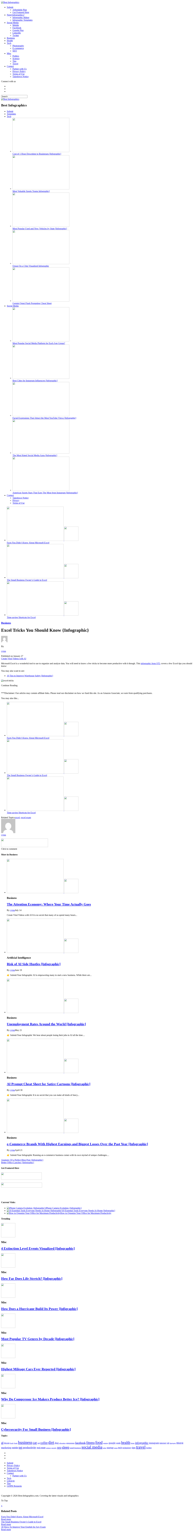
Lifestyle (11, 1481)
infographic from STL (150, 663)
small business (75, 1448)
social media (92, 1447)
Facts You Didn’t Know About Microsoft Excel (28, 542)
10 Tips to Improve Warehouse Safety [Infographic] (30, 676)
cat (38, 1443)
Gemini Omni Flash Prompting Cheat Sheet (32, 303)
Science (15, 58)
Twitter (15, 35)
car (35, 1442)
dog (57, 1443)
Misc (9, 53)
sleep (65, 1447)
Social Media (13, 22)
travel (141, 1447)
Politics (15, 56)
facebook (80, 1442)
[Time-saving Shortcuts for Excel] (42, 615)
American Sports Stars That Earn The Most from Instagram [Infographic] (45, 493)
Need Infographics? (15, 15)
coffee (44, 1442)
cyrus (3, 651)
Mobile (15, 25)
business (25, 1442)
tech (120, 1447)
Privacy (15, 500)
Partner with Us (19, 69)
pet (20, 1447)
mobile (15, 1447)
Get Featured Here (20, 12)
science (48, 1448)
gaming (105, 1443)
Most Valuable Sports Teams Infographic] (31, 191)
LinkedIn (16, 33)
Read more (6, 1519)
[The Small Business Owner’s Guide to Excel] (42, 577)
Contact (10, 66)
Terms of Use (18, 74)
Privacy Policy (19, 71)
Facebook (16, 28)
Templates (11, 114)
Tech (9, 43)
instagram (154, 1443)
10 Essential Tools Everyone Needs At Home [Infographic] (88, 1210)
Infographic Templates (22, 20)
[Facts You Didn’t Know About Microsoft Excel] (42, 540)
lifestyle (179, 1443)
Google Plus (18, 30)
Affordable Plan (19, 10)
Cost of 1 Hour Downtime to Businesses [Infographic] (36, 154)
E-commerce (18, 48)
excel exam (26, 817)
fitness (90, 1442)
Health (10, 40)
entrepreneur (70, 1443)
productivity (29, 1447)
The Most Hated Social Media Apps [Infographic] (34, 455)
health (125, 1442)
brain (15, 1443)
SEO (14, 51)
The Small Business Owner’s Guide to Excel (27, 580)
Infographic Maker (20, 17)
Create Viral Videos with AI (13, 658)
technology (126, 1448)
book (11, 1443)
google (112, 1443)
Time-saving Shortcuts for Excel (21, 617)
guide (118, 1443)
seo (59, 1447)
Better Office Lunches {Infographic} (17, 1162)
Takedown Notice (20, 76)
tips (133, 1447)
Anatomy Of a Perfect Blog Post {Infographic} (22, 1160)
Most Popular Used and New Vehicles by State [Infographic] (39, 228)
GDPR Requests (14, 1486)
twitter (149, 1448)
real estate (41, 1447)
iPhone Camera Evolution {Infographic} (63, 1208)
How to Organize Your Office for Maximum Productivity (85, 1213)
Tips (14, 61)
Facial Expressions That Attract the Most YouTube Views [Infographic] (44, 418)
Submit (10, 7)
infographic (141, 1442)
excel (17, 817)
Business (11, 38)
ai (2, 1442)
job (168, 1443)
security (54, 1448)
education (62, 1443)
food (99, 1442)
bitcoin (7, 1443)
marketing (6, 1447)
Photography (18, 46)
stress (116, 1448)
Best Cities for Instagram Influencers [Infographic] (35, 380)
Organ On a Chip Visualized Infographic (30, 266)
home (132, 1443)
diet (51, 1442)
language (173, 1443)
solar (104, 1448)
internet (162, 1443)
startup (110, 1447)
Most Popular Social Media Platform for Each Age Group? (38, 343)
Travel (15, 63)
